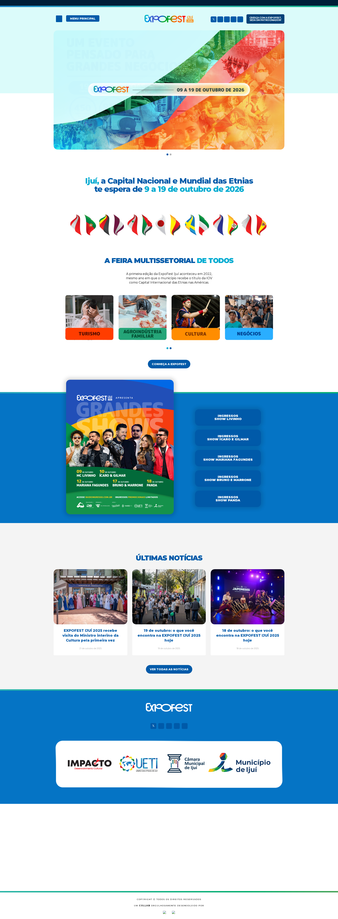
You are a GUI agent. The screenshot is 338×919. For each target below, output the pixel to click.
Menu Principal (82, 18)
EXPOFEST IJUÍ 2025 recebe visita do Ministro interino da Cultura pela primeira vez (90, 635)
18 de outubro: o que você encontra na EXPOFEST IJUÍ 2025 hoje (247, 635)
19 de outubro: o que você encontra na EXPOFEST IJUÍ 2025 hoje (169, 635)
